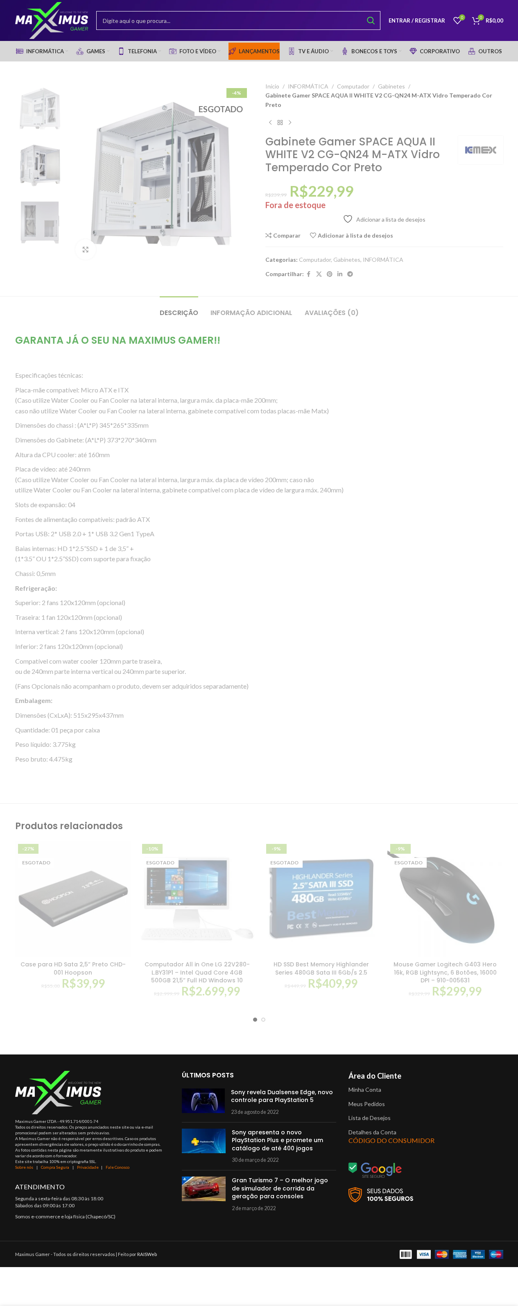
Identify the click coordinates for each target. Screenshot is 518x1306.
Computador (353, 86)
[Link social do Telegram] (350, 274)
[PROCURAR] (371, 20)
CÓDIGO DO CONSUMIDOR (391, 1140)
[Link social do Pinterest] (329, 274)
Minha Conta (364, 1089)
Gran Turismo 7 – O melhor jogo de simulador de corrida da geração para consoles (280, 1188)
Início (272, 86)
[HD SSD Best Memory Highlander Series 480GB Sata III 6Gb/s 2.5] (321, 899)
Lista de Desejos (369, 1117)
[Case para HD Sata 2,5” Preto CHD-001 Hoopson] (73, 899)
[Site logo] (51, 19)
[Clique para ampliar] (85, 249)
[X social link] (319, 274)
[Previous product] (270, 122)
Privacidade (88, 1167)
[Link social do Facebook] (309, 274)
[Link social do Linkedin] (340, 274)
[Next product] (290, 122)
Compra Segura (55, 1167)
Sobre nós (24, 1167)
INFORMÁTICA (308, 86)
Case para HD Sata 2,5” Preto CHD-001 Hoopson (73, 968)
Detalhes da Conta (372, 1132)
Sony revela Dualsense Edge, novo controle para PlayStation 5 (282, 1096)
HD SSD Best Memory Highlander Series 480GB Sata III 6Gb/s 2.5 (321, 968)
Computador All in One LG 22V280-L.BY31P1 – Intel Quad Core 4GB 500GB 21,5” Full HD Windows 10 (197, 972)
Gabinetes (391, 86)
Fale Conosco (117, 1167)
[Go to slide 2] (263, 1020)
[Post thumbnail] (203, 1102)
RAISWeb (147, 1254)
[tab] (179, 308)
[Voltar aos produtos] (280, 122)
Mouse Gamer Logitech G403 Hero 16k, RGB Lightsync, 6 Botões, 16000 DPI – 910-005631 (445, 972)
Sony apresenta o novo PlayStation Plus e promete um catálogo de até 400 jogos (277, 1140)
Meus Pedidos (366, 1103)
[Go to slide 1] (255, 1020)
